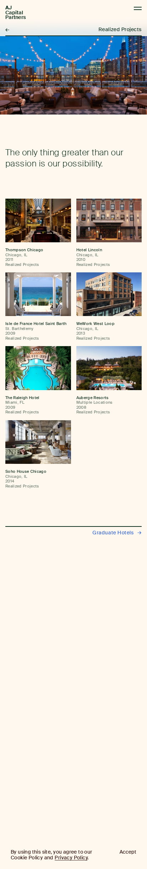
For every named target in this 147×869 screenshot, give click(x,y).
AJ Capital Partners (15, 12)
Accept (128, 852)
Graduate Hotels (117, 533)
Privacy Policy (71, 858)
